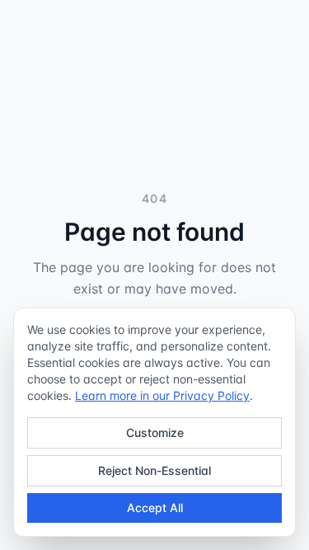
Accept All (155, 508)
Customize (155, 432)
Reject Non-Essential (154, 470)
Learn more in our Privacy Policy (162, 395)
